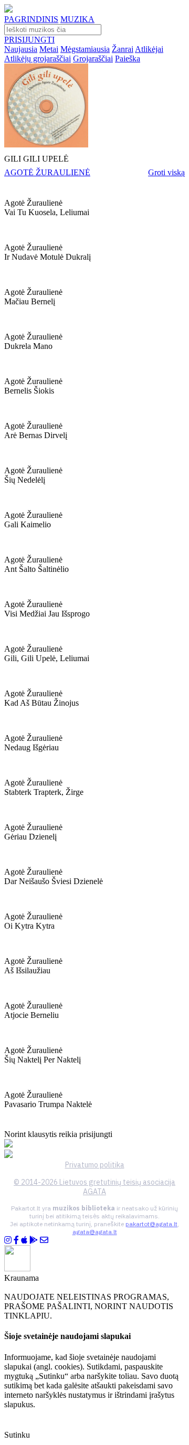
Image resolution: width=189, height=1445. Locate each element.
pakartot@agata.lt (151, 1224)
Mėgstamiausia (85, 49)
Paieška (127, 58)
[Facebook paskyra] (16, 1240)
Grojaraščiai (93, 58)
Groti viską (166, 172)
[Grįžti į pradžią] (8, 9)
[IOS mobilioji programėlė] (24, 1240)
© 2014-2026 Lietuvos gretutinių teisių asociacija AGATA (94, 1186)
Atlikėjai (149, 49)
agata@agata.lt (94, 1232)
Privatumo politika (94, 1165)
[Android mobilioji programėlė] (33, 1240)
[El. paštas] (44, 1240)
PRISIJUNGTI (29, 39)
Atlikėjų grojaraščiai (37, 58)
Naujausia (20, 49)
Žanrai (122, 49)
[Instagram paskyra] (8, 1240)
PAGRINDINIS (31, 19)
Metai (48, 49)
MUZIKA (77, 19)
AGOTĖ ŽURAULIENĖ (47, 172)
